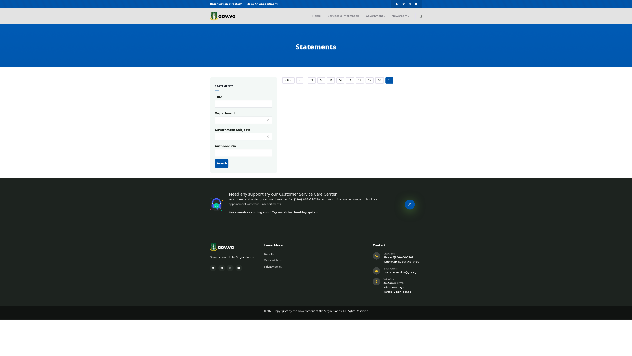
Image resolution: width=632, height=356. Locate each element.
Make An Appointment (262, 3)
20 (381, 80)
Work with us (273, 260)
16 (341, 80)
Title (218, 97)
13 (313, 80)
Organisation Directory (226, 3)
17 (351, 80)
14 (322, 80)
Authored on (225, 146)
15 (332, 80)
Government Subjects (232, 130)
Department (225, 113)
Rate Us (269, 254)
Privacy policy (273, 266)
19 (371, 80)
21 (390, 80)
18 (361, 80)
